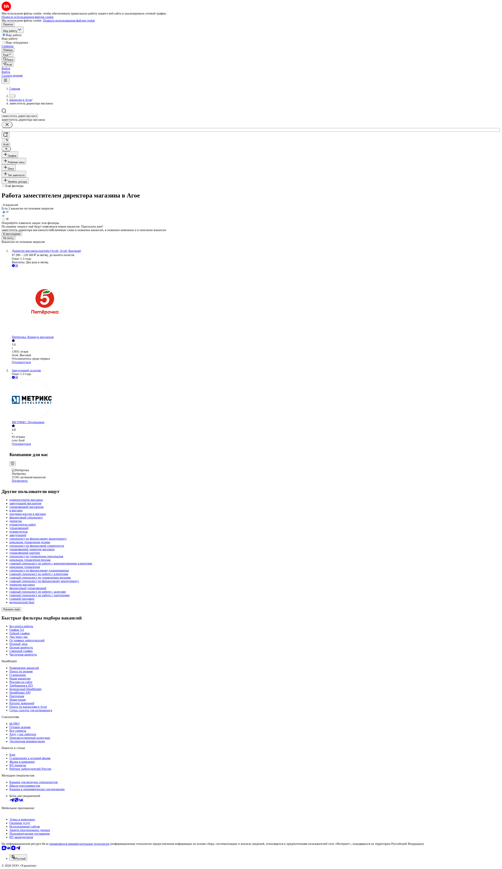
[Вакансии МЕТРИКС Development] (255, 400)
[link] (8, 59)
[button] (6, 68)
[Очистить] (7, 125)
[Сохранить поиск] (5, 135)
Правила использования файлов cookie (69, 20)
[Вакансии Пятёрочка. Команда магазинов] (255, 301)
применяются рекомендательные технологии (79, 843)
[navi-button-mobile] (5, 80)
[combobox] (20, 116)
